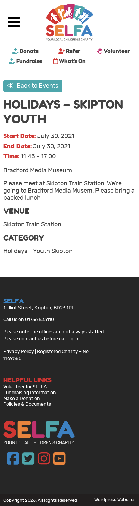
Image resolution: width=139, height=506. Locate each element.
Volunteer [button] (117, 51)
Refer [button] (73, 51)
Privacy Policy (18, 351)
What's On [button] (72, 61)
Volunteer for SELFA (25, 387)
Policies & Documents (27, 404)
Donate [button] (29, 51)
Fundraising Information (29, 393)
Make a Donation (21, 398)
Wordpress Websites (115, 499)
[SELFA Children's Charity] (69, 23)
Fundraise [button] (29, 61)
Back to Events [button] (36, 86)
